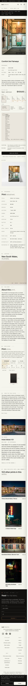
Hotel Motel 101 (14, 8)
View (23, 1)
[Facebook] (6, 634)
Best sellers (7, 645)
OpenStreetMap (23, 283)
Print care (7, 658)
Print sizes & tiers (7, 656)
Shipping (20, 663)
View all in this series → (8, 462)
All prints (4, 8)
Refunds (20, 660)
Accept (19, 683)
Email (3, 611)
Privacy (20, 658)
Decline (7, 683)
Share (6, 14)
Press (20, 642)
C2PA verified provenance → (16, 241)
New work (7, 647)
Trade (20, 645)
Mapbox (16, 283)
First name (4, 605)
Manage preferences (5, 680)
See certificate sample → (18, 139)
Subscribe (13, 618)
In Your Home (20, 647)
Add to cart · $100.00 (14, 153)
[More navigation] (18, 4)
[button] (24, 4)
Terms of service (20, 656)
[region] (14, 272)
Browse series (7, 642)
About (20, 640)
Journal (20, 650)
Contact (7, 665)
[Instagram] (3, 634)
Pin (10, 14)
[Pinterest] (10, 634)
